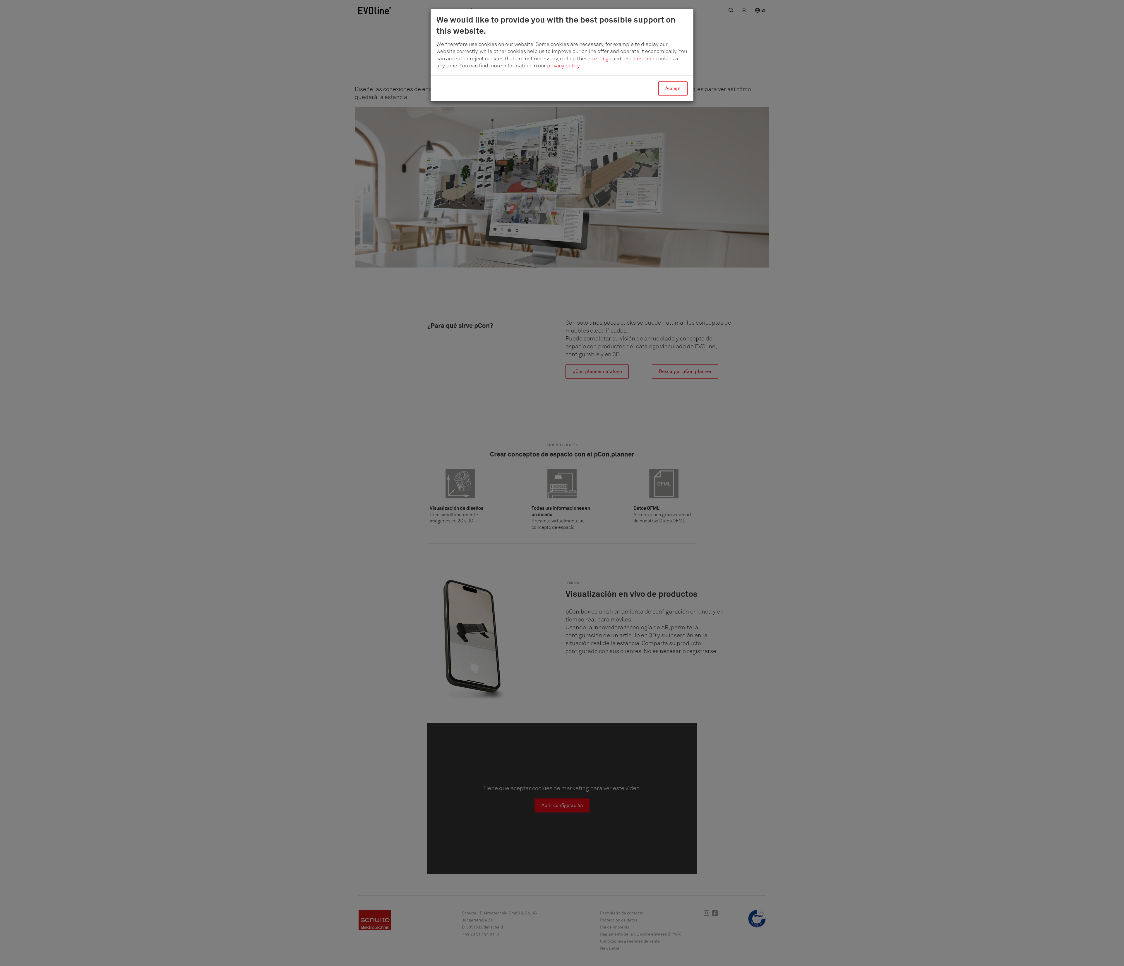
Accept (673, 88)
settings (601, 59)
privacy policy (563, 66)
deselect (644, 59)
